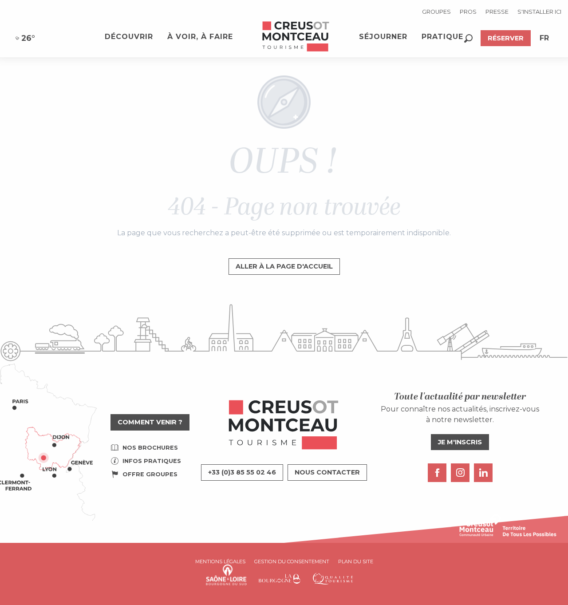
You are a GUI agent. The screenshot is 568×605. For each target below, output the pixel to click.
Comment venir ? (150, 422)
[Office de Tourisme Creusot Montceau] (296, 36)
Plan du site (355, 561)
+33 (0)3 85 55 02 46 (242, 472)
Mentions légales (220, 561)
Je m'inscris (460, 442)
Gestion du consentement (291, 561)
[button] (468, 38)
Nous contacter (327, 472)
